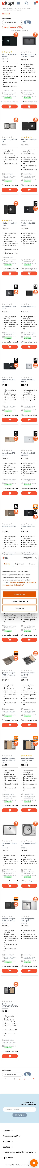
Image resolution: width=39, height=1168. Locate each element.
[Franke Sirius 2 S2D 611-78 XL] (29, 439)
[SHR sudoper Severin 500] (9, 829)
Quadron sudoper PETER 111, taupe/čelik (8, 674)
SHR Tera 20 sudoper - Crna (29, 140)
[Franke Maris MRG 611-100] (9, 366)
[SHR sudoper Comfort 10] (29, 829)
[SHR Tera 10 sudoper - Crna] (9, 209)
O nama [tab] (32, 564)
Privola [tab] (7, 564)
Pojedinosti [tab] (19, 564)
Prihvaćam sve (19, 594)
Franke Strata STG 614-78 (8, 454)
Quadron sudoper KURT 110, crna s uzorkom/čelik (27, 759)
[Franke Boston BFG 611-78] (29, 209)
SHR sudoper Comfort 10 (29, 844)
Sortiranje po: (6, 19)
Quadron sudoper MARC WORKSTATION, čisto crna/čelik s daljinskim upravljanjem (10, 1005)
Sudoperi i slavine (9, 10)
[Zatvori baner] (36, 558)
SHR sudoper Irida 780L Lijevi (28, 920)
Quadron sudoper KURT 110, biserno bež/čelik (8, 759)
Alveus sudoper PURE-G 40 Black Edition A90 (29, 55)
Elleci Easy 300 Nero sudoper (9, 55)
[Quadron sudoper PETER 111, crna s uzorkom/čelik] (9, 905)
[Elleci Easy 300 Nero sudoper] (9, 40)
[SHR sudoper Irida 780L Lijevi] (29, 905)
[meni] (18, 3)
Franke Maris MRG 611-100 (8, 381)
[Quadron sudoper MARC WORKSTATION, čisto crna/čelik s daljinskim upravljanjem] (9, 990)
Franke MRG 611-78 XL (9, 527)
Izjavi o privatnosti (17, 582)
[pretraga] (26, 3)
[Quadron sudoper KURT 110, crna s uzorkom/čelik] (29, 744)
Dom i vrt (16, 8)
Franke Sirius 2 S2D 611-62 (9, 307)
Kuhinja (29, 8)
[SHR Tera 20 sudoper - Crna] (29, 126)
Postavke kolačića (18, 601)
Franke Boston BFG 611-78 (28, 224)
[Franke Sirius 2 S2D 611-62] (9, 293)
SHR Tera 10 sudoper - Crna (9, 224)
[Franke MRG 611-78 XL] (9, 512)
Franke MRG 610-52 (28, 306)
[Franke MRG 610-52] (29, 293)
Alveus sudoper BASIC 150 (10, 140)
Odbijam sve (19, 608)
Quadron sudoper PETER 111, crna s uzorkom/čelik (8, 920)
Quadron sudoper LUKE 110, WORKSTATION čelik (28, 674)
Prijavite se (19, 1115)
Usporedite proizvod (10, 102)
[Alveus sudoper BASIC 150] (9, 126)
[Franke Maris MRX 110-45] (29, 366)
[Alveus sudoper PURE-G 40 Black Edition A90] (29, 40)
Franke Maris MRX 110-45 (27, 381)
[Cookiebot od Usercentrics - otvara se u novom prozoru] (24, 558)
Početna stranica (7, 8)
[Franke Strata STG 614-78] (9, 439)
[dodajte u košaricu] (10, 106)
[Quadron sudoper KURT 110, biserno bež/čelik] (9, 744)
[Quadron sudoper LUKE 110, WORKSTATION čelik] (29, 659)
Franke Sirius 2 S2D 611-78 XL (28, 454)
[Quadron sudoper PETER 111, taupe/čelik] (9, 659)
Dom (23, 8)
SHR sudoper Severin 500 (9, 844)
